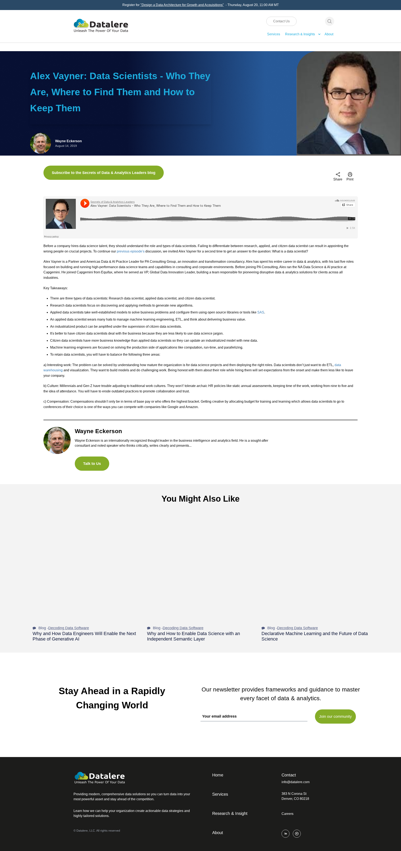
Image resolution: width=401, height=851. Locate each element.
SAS (260, 312)
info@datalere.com (296, 782)
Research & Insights (300, 34)
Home (217, 775)
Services (273, 34)
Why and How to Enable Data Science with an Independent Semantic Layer (193, 636)
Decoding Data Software (68, 628)
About (329, 34)
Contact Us (281, 21)
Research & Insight (229, 813)
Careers (287, 813)
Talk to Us (92, 464)
